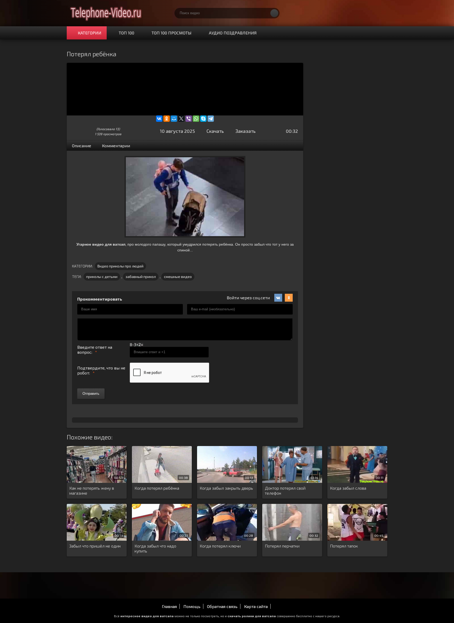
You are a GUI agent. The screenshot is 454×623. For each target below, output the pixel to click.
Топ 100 (126, 32)
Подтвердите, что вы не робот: (101, 370)
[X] (181, 118)
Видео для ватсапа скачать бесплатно (106, 13)
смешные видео (178, 276)
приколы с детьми (101, 276)
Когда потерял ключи (220, 545)
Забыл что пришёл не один (95, 545)
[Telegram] (211, 118)
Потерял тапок (344, 545)
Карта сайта (256, 606)
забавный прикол (141, 276)
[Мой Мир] (174, 118)
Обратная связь (222, 606)
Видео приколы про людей (120, 266)
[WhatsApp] (196, 118)
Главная (169, 606)
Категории (89, 32)
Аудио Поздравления (233, 32)
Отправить (90, 394)
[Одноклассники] (166, 118)
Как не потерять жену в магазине (91, 490)
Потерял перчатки (282, 545)
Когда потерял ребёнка (157, 487)
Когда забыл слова (348, 487)
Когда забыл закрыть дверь (226, 487)
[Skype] (203, 118)
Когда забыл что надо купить (155, 548)
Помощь (191, 606)
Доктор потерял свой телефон (285, 490)
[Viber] (188, 118)
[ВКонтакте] (159, 118)
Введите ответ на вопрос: (94, 349)
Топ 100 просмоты (172, 32)
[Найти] (274, 13)
